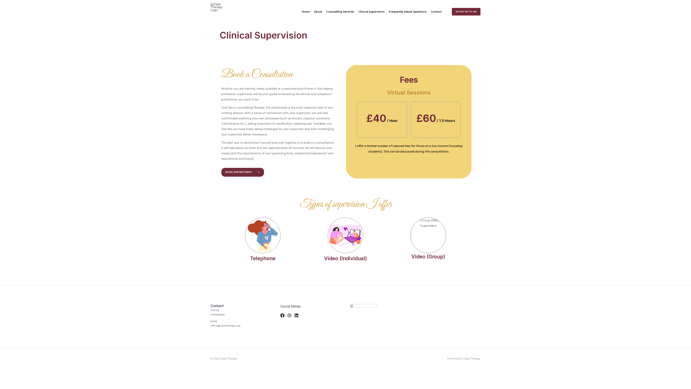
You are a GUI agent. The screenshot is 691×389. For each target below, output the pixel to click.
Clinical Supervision (371, 11)
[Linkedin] (296, 315)
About (318, 11)
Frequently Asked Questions (408, 11)
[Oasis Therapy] (220, 12)
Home (306, 11)
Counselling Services (340, 11)
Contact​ (436, 11)
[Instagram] (289, 315)
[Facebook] (282, 315)
